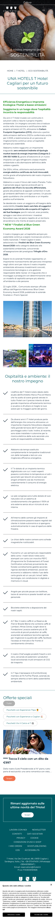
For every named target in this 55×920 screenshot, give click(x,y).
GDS (17, 850)
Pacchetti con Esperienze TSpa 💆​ (23, 710)
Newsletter (39, 830)
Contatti (17, 834)
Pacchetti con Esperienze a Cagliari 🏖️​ (25, 716)
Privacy (21, 838)
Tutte (9, 703)
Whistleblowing (36, 846)
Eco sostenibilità (38, 71)
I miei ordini (15, 846)
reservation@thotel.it (31, 867)
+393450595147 (27, 864)
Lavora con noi (18, 830)
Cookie (34, 838)
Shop (28, 2)
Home (10, 71)
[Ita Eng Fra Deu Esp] (44, 10)
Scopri (9, 778)
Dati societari (35, 834)
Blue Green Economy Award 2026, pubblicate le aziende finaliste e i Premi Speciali (24, 292)
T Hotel (20, 71)
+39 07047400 (31, 861)
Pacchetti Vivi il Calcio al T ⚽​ (20, 723)
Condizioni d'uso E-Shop (27, 842)
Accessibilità (32, 850)
